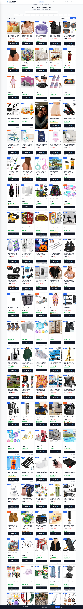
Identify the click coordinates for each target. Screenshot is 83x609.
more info (49, 4)
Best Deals (67, 1)
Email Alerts (73, 1)
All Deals (41, 1)
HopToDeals (12, 1)
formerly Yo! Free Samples (12, 2)
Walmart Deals (55, 1)
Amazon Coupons (48, 1)
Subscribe (58, 607)
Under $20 (62, 1)
